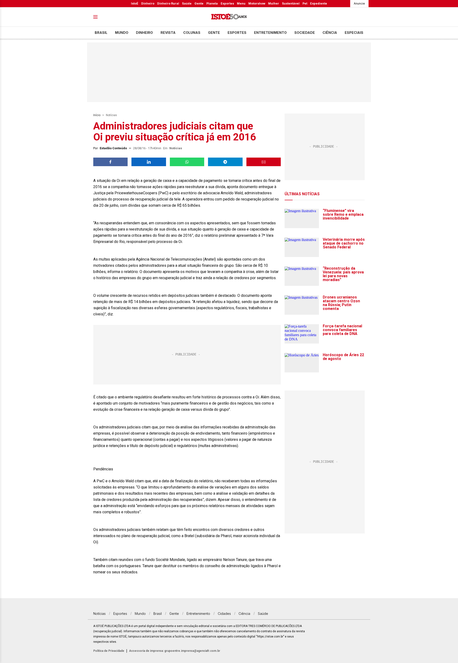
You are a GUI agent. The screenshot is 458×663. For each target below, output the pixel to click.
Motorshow (256, 3)
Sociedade (304, 33)
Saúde (187, 3)
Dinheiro (147, 3)
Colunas (191, 33)
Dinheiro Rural (168, 3)
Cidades (224, 614)
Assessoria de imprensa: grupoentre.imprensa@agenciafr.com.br (174, 651)
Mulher (273, 3)
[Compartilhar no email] (263, 162)
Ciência (330, 33)
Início (96, 115)
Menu (241, 3)
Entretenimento (270, 33)
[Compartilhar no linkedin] (148, 162)
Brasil (101, 33)
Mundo (121, 33)
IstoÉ (134, 3)
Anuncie (359, 3)
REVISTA (168, 33)
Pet (304, 3)
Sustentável (291, 3)
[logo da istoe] (229, 17)
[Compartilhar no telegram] (225, 162)
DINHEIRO (144, 33)
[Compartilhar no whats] (187, 162)
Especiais (354, 33)
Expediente (318, 3)
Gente (198, 3)
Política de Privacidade (108, 651)
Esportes (227, 3)
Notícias (111, 115)
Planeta (212, 3)
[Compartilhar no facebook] (110, 162)
